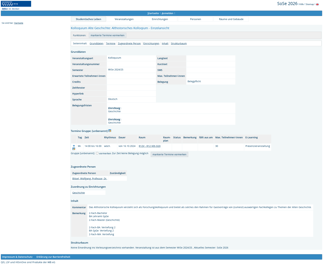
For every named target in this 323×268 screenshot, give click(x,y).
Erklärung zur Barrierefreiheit (53, 256)
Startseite (18, 23)
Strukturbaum (179, 43)
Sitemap (310, 4)
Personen (195, 19)
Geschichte (78, 192)
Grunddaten (96, 43)
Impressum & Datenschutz (17, 256)
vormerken (105, 153)
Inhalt (165, 43)
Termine (110, 43)
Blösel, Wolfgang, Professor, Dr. (89, 178)
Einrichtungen (160, 19)
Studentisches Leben (88, 19)
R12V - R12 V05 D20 (149, 146)
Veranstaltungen (124, 19)
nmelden (167, 13)
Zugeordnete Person (129, 43)
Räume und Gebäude (231, 19)
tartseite (153, 13)
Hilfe (301, 4)
